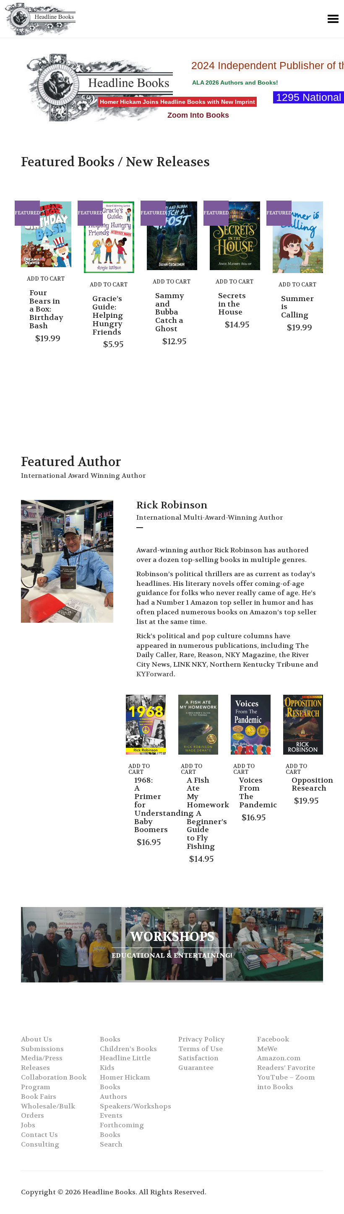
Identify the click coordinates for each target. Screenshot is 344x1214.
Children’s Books (128, 1048)
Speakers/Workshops (135, 1106)
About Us (36, 1039)
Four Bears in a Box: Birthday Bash (46, 309)
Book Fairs (38, 1096)
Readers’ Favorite (286, 1067)
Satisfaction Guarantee (198, 1063)
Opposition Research (312, 785)
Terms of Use (200, 1048)
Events (111, 1115)
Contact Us (39, 1134)
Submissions (42, 1048)
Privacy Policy (201, 1039)
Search (111, 1144)
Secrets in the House (232, 304)
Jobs (28, 1125)
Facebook (273, 1039)
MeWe (267, 1048)
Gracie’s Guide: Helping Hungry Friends (107, 315)
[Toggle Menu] (333, 19)
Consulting (40, 1144)
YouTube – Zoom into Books (286, 1082)
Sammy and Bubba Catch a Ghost (169, 312)
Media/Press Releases (42, 1063)
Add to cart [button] (46, 278)
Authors (113, 1096)
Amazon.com (279, 1058)
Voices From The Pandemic (258, 793)
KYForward (155, 674)
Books (110, 1039)
